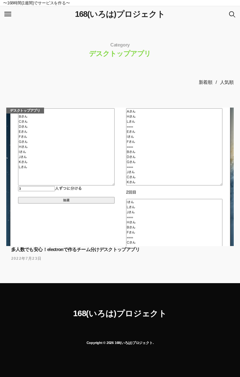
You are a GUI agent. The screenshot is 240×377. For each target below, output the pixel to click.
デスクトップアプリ (25, 110)
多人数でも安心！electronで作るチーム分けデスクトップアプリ (75, 249)
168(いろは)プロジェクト (120, 14)
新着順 (205, 82)
